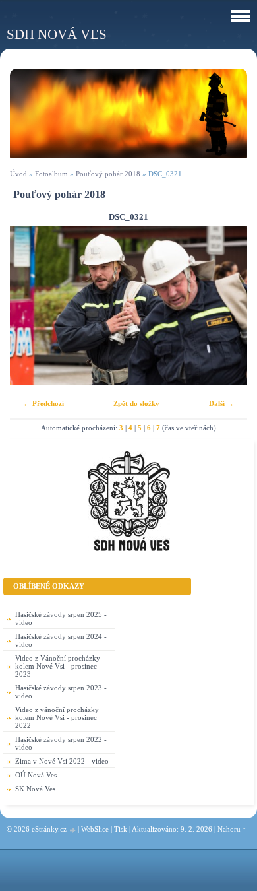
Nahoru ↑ (231, 829)
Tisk (120, 829)
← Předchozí (43, 403)
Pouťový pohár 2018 (108, 174)
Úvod (18, 174)
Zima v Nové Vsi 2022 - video (62, 761)
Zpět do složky (136, 403)
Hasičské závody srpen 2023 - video (61, 692)
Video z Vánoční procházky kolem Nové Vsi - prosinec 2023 (57, 666)
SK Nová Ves (35, 789)
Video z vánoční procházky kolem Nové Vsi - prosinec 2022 (57, 717)
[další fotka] (226, 305)
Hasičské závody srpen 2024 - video (61, 640)
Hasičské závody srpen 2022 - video (61, 743)
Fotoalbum (51, 174)
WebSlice (95, 829)
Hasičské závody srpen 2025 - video (61, 618)
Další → (221, 403)
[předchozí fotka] (31, 305)
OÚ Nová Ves (36, 775)
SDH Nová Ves (57, 34)
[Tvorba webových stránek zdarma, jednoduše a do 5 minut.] (73, 830)
